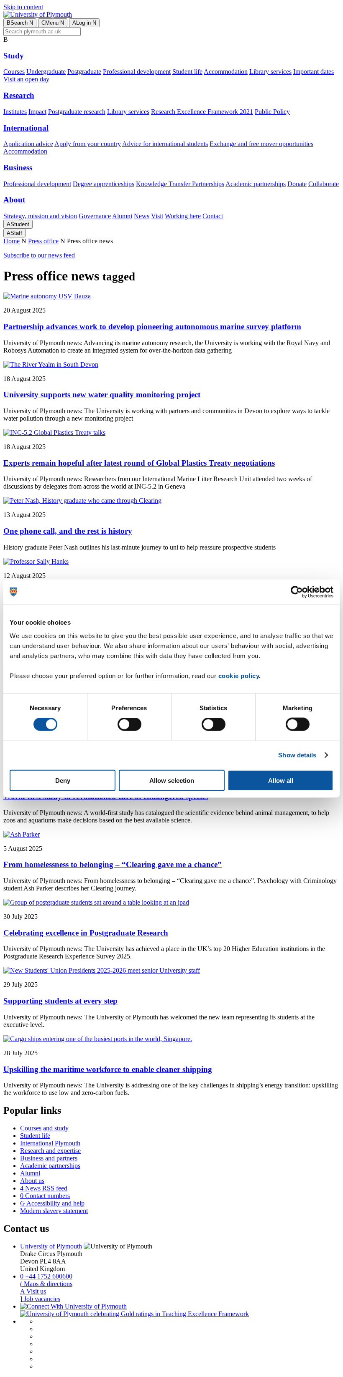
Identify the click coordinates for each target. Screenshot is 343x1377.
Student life (187, 71)
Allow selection (171, 780)
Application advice (28, 143)
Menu (52, 23)
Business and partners (48, 1158)
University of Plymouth (51, 1246)
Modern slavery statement (54, 1210)
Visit (157, 215)
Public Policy (272, 111)
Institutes (15, 111)
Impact (37, 111)
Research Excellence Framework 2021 (202, 111)
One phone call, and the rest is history (67, 531)
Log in (84, 23)
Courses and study (44, 1128)
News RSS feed (43, 1188)
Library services (270, 71)
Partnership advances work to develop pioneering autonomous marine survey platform (152, 326)
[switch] (129, 724)
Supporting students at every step (60, 1000)
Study (13, 55)
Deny (62, 780)
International (26, 128)
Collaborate (323, 183)
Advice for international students (165, 143)
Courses (14, 71)
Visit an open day (26, 79)
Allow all (280, 780)
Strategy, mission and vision (40, 215)
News (141, 215)
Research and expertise (50, 1150)
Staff (14, 233)
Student (18, 224)
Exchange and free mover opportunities (261, 143)
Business (17, 167)
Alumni (122, 215)
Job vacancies (40, 1298)
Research (18, 95)
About (14, 199)
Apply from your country (87, 143)
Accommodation (226, 71)
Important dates (313, 71)
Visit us (33, 1291)
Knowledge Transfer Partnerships (180, 183)
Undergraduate (46, 71)
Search (20, 23)
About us (32, 1180)
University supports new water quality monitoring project (101, 394)
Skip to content (23, 6)
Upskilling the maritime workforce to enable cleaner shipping (107, 1069)
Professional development (137, 71)
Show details (297, 755)
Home (11, 241)
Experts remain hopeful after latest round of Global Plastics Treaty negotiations (139, 463)
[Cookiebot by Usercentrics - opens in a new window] (296, 592)
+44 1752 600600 (46, 1276)
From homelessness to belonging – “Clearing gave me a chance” (112, 864)
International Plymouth (50, 1143)
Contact (212, 215)
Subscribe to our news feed (39, 255)
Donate (297, 183)
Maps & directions (46, 1283)
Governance (95, 215)
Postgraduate (84, 71)
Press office (43, 241)
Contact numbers (45, 1195)
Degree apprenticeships (103, 183)
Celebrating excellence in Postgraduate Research (85, 932)
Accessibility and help (52, 1203)
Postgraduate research (76, 111)
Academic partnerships (255, 183)
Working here (183, 215)
